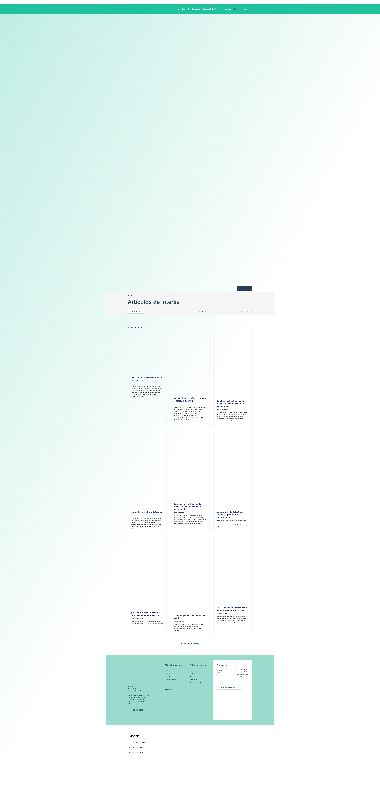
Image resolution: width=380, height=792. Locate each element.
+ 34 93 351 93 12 (204, 311)
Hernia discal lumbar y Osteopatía (147, 512)
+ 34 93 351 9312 (245, 311)
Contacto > (222, 665)
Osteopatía (196, 9)
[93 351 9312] (130, 710)
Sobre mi (185, 9)
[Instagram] (223, 682)
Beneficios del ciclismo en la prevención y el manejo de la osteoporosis (230, 403)
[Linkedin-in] (219, 682)
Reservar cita (225, 9)
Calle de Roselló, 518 (242, 669)
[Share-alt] (249, 288)
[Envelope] (245, 288)
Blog (235, 9)
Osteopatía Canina (210, 9)
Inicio (177, 9)
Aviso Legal (193, 679)
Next (196, 643)
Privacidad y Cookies (196, 683)
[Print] (240, 288)
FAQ (191, 670)
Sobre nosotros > (198, 665)
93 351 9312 (138, 710)
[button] (251, 9)
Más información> (173, 665)
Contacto (243, 9)
